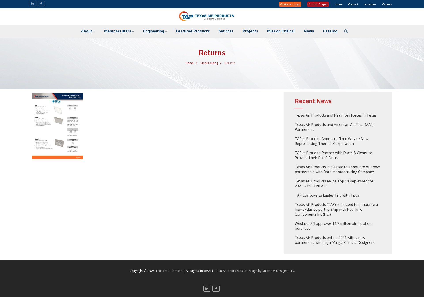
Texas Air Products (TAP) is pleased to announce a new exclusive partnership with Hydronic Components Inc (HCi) (336, 209)
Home (338, 4)
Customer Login (290, 4)
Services (226, 31)
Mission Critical (281, 31)
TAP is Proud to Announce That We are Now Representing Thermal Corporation (331, 141)
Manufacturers (117, 31)
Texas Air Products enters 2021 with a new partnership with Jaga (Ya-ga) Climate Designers (335, 240)
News (309, 31)
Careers (387, 4)
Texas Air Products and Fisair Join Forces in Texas (336, 115)
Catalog (330, 31)
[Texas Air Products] (212, 22)
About (86, 31)
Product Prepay (318, 4)
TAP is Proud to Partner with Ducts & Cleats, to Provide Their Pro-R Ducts (333, 155)
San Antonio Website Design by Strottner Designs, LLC (256, 271)
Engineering (153, 31)
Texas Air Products (168, 271)
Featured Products (193, 31)
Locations (370, 4)
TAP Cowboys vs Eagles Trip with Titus (327, 195)
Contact (353, 4)
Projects (250, 31)
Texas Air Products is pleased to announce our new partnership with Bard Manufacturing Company (337, 169)
